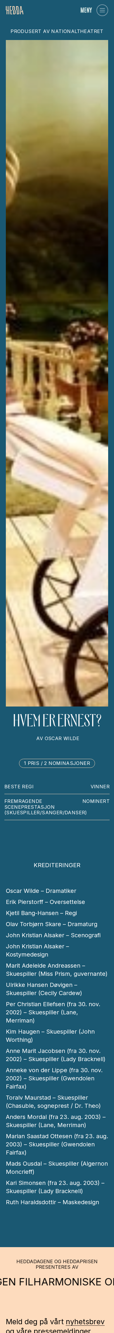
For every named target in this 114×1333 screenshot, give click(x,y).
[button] (102, 10)
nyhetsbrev (85, 1321)
